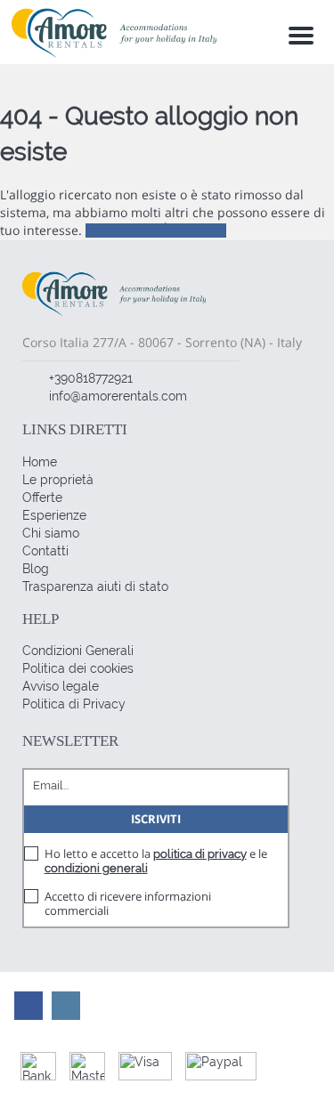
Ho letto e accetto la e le (156, 860)
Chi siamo (50, 533)
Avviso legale (60, 686)
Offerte (42, 497)
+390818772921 (91, 378)
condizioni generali (96, 868)
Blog (35, 569)
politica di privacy (200, 854)
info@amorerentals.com (118, 396)
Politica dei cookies (78, 668)
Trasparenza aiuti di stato (95, 586)
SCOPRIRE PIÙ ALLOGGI (156, 230)
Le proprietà (58, 480)
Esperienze (54, 515)
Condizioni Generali (78, 650)
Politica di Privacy (74, 704)
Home (39, 462)
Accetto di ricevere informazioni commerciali (128, 903)
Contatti (45, 551)
